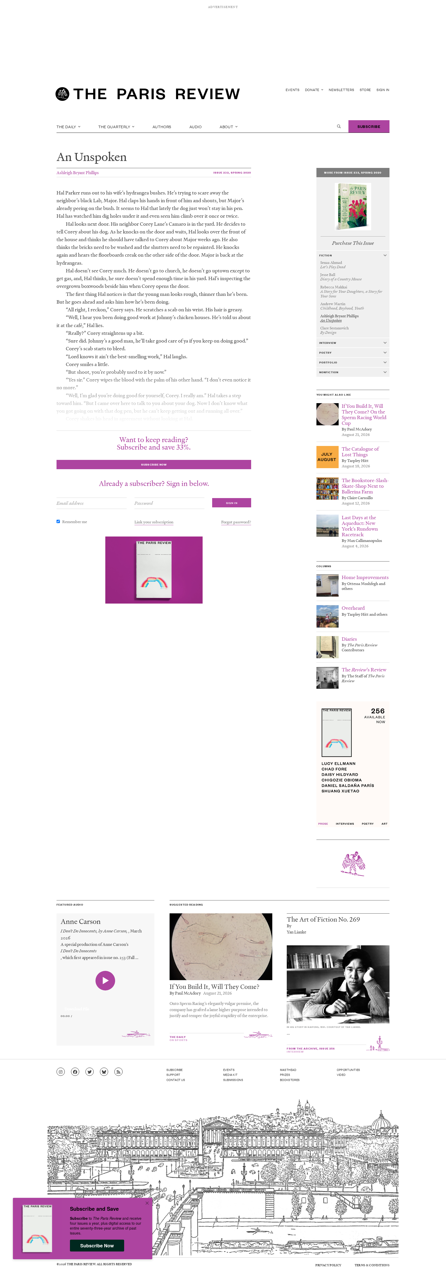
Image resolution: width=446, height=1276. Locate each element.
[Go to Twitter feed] (89, 1072)
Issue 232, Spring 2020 (232, 172)
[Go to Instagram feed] (61, 1072)
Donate (313, 89)
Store (365, 89)
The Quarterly (114, 126)
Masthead (288, 1069)
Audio (195, 126)
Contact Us (175, 1079)
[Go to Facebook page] (75, 1072)
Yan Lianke (296, 932)
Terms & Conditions (372, 1265)
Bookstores (290, 1079)
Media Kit (230, 1074)
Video (341, 1074)
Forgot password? (236, 522)
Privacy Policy (328, 1265)
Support (173, 1074)
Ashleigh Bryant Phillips (78, 172)
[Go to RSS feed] (118, 1072)
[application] (105, 1006)
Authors (162, 126)
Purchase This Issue (353, 243)
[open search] (338, 126)
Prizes (285, 1074)
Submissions (233, 1079)
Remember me (74, 521)
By (289, 926)
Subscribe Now (97, 1245)
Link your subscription (153, 522)
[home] (147, 95)
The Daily (67, 126)
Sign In (383, 89)
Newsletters (341, 89)
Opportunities (348, 1069)
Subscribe (368, 126)
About (227, 126)
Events (293, 89)
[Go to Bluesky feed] (104, 1072)
